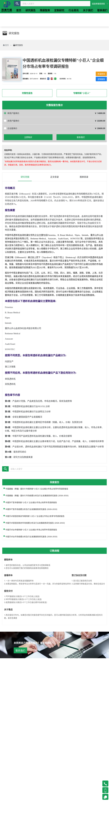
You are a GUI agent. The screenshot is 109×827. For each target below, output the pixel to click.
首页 (7, 45)
